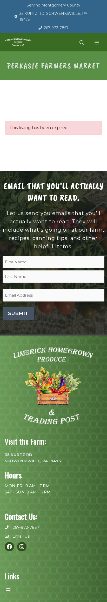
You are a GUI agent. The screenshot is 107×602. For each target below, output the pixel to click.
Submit (18, 313)
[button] (81, 42)
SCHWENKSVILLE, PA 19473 (33, 460)
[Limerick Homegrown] (18, 42)
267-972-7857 (56, 27)
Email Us (21, 536)
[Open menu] (8, 589)
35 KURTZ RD (18, 454)
